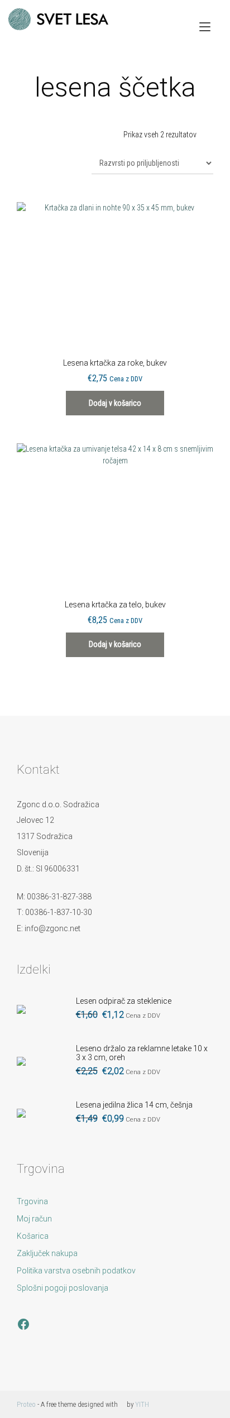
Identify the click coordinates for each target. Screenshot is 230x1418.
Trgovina (32, 1201)
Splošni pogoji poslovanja (62, 1287)
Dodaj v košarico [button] (115, 403)
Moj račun (34, 1218)
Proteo (26, 1404)
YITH (142, 1404)
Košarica (33, 1236)
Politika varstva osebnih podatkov (76, 1270)
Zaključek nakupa (47, 1253)
